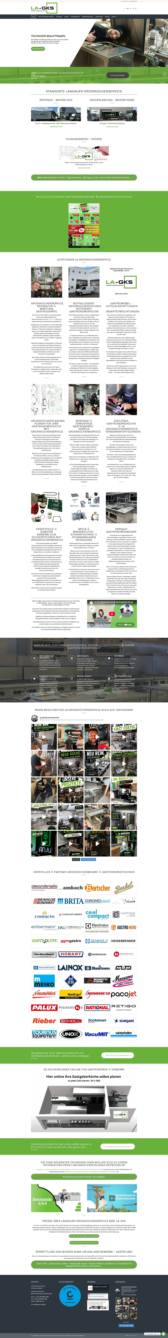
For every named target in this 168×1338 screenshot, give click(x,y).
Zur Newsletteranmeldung (38, 1304)
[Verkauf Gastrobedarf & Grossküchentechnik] (121, 507)
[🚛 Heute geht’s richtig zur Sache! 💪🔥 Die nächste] (71, 844)
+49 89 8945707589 (133, 1)
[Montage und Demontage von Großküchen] (84, 399)
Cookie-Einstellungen (79, 1335)
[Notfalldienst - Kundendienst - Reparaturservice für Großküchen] (84, 282)
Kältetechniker (69, 1171)
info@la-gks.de (39, 1301)
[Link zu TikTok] (133, 8)
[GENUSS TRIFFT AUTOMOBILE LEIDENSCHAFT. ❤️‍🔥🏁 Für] (97, 737)
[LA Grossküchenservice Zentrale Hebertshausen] (56, 114)
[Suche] (136, 16)
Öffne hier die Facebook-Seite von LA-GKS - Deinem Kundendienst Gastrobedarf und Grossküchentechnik (97, 1296)
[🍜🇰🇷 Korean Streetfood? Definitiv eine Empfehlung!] (44, 844)
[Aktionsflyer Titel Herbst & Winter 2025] (84, 225)
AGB (52, 1335)
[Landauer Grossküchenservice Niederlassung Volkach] (112, 114)
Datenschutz (56, 1335)
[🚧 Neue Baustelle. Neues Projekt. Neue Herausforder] (124, 844)
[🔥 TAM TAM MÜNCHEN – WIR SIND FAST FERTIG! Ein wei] (124, 737)
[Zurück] (1, 42)
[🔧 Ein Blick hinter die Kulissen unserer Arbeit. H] (124, 817)
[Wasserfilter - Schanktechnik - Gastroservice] (84, 507)
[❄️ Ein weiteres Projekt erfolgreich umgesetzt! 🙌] (97, 790)
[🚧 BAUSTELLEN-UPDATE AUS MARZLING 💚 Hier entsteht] (71, 763)
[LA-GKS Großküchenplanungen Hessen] (84, 153)
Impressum (62, 1335)
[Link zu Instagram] (130, 8)
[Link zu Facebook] (125, 8)
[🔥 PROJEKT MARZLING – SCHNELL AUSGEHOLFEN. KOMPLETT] (124, 763)
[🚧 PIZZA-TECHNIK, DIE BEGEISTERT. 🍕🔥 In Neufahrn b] (124, 790)
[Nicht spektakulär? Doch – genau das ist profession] (44, 790)
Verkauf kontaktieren (39, 51)
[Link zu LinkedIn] (135, 8)
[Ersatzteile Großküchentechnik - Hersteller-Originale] (46, 507)
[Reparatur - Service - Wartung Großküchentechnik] (46, 282)
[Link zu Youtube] (127, 8)
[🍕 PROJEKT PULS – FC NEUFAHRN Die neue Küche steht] (71, 737)
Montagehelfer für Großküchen (108, 1171)
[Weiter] (166, 42)
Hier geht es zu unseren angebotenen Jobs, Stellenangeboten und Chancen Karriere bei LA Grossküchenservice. (68, 1169)
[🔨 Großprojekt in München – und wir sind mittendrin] (97, 844)
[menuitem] (34, 16)
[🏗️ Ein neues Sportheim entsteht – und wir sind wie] (71, 817)
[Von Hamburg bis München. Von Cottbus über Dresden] (71, 790)
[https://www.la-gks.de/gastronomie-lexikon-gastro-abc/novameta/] (97, 994)
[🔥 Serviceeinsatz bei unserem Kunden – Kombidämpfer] (44, 763)
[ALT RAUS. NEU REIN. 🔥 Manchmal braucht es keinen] (97, 763)
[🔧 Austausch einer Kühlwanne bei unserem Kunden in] (97, 817)
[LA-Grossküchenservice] (44, 8)
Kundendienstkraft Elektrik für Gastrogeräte (86, 1171)
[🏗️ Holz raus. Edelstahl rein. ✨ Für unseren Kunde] (44, 817)
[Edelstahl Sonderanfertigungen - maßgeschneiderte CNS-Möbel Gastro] (121, 399)
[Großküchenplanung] (46, 399)
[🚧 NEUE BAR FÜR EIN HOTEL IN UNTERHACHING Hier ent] (44, 737)
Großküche (51, 319)
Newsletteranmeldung (69, 1335)
